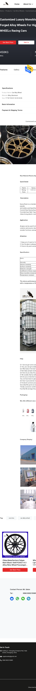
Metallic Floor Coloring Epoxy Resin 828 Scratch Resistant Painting (15, 562)
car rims (11, 518)
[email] (12, 598)
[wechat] (23, 598)
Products (9, 11)
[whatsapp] (17, 598)
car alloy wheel (25, 518)
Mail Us (26, 42)
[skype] (28, 598)
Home (2, 11)
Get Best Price (8, 42)
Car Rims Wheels (18, 11)
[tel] (34, 598)
